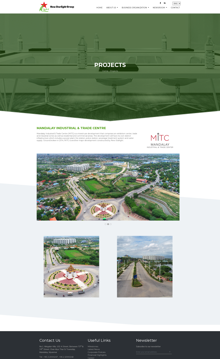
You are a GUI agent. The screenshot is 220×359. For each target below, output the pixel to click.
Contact (175, 7)
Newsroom (159, 7)
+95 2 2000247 (51, 357)
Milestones (93, 346)
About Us (111, 7)
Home (99, 7)
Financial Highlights (97, 355)
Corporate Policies (96, 352)
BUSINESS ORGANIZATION (134, 7)
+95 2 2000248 (66, 357)
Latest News (94, 349)
